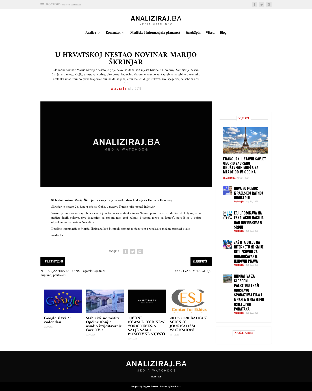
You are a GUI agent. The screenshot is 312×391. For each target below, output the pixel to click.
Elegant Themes (150, 386)
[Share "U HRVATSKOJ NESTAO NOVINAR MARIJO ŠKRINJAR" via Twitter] (132, 251)
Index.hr (149, 207)
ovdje (186, 229)
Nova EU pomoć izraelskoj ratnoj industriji (248, 193)
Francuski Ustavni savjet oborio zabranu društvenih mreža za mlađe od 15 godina (244, 165)
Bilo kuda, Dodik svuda (71, 4)
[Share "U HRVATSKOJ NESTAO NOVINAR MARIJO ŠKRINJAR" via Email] (140, 251)
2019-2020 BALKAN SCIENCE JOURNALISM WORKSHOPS (188, 324)
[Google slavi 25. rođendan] (63, 301)
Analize (91, 33)
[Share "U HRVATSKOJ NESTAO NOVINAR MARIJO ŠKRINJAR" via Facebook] (125, 251)
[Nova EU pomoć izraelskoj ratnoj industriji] (227, 190)
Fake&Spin (193, 33)
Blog (223, 33)
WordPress (175, 386)
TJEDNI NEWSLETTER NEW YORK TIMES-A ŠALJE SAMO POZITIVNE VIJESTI (146, 326)
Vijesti (210, 33)
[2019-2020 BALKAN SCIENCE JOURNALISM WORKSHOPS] (189, 301)
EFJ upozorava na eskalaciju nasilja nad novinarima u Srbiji (249, 220)
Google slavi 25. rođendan (58, 320)
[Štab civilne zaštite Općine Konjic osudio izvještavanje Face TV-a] (105, 301)
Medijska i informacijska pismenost (155, 33)
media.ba (57, 235)
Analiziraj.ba (118, 88)
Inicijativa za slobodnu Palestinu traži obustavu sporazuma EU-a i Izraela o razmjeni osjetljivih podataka (249, 292)
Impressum (156, 376)
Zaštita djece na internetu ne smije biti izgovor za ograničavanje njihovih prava (248, 251)
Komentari (113, 33)
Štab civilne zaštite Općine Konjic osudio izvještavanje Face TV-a (104, 324)
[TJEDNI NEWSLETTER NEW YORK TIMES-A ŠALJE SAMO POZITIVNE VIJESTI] (147, 301)
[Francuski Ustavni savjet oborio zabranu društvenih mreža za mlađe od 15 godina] (245, 140)
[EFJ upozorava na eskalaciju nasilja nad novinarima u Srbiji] (227, 215)
